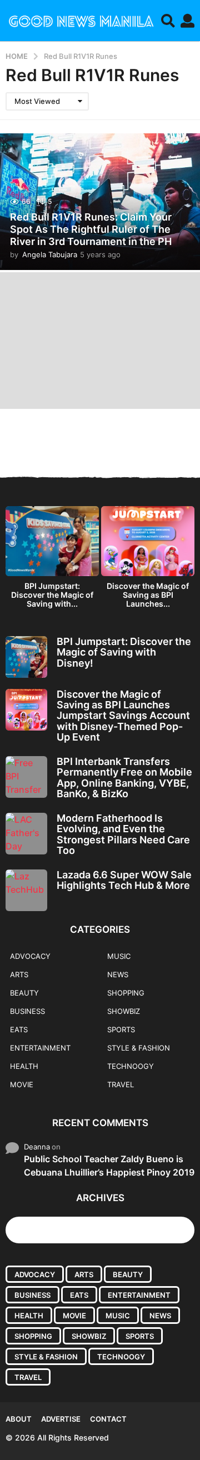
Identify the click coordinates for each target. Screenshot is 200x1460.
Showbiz (123, 1011)
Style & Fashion (138, 1047)
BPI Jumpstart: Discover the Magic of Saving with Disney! (124, 652)
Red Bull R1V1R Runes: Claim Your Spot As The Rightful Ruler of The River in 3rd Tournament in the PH (91, 229)
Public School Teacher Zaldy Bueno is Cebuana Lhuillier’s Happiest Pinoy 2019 (109, 1165)
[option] (52, 560)
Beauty (24, 992)
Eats (19, 1029)
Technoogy (130, 1066)
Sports (121, 1029)
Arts (19, 974)
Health (24, 1066)
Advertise (61, 1418)
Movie (21, 1084)
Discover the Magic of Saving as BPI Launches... (148, 594)
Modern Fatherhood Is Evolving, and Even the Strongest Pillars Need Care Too (123, 834)
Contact (108, 1418)
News (117, 974)
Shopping (125, 992)
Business (27, 1011)
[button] (168, 20)
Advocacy (30, 956)
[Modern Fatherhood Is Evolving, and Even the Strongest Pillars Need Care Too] (26, 833)
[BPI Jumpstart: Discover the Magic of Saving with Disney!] (26, 657)
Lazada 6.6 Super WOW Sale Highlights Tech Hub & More (124, 880)
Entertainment (40, 1047)
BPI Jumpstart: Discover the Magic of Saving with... (52, 594)
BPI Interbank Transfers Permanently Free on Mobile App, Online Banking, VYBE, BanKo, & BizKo (124, 777)
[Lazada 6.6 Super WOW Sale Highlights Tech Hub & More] (26, 890)
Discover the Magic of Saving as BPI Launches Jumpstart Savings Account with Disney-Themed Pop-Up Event (123, 715)
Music (119, 956)
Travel (120, 1084)
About (19, 1418)
